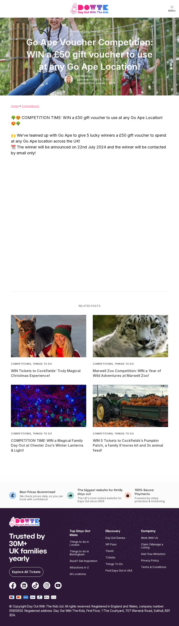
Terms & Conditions (153, 567)
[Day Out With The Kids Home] (89, 8)
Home (15, 106)
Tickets (110, 557)
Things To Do (100, 32)
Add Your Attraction (153, 554)
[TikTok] (35, 586)
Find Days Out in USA (118, 570)
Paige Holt (88, 76)
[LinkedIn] (24, 586)
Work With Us (149, 537)
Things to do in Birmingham (79, 553)
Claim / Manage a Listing (152, 546)
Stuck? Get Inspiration (83, 561)
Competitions (79, 32)
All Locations (78, 574)
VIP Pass (111, 544)
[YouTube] (58, 586)
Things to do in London (79, 543)
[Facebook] (12, 586)
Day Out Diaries (115, 537)
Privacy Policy (150, 560)
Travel (109, 551)
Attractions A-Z (79, 567)
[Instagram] (46, 586)
